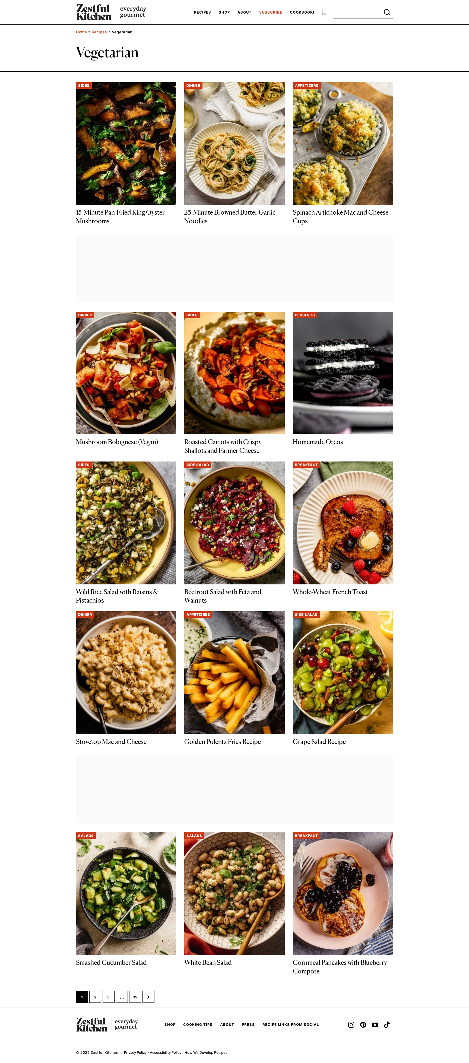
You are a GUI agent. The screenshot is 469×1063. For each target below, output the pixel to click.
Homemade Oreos (318, 442)
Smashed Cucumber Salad (111, 962)
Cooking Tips (198, 1024)
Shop (224, 12)
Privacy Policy (135, 1052)
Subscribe (270, 12)
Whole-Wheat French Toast (330, 592)
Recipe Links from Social (290, 1024)
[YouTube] (375, 1025)
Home (81, 32)
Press (248, 1024)
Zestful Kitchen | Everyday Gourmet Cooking (111, 12)
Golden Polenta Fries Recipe (222, 742)
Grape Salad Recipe (319, 742)
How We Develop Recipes (206, 1052)
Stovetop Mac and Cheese (111, 742)
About (244, 12)
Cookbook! (302, 12)
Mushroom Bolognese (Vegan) (117, 442)
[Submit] (387, 12)
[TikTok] (387, 1025)
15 (137, 999)
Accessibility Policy (165, 1052)
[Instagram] (351, 1025)
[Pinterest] (363, 1025)
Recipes (202, 12)
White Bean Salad (208, 962)
